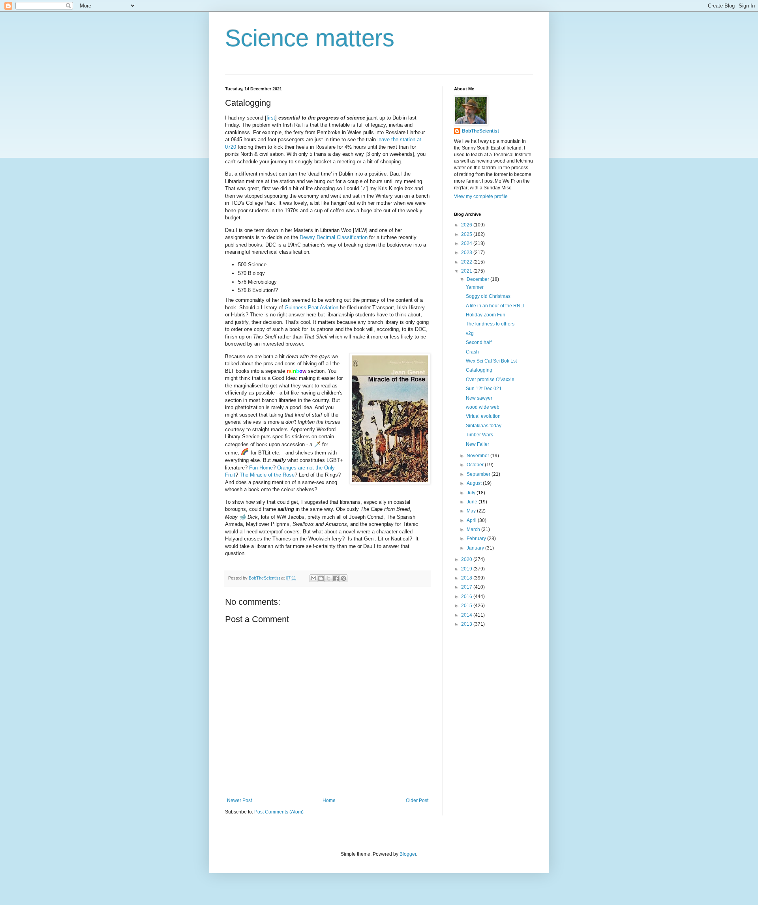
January (476, 548)
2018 (467, 578)
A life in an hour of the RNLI (495, 306)
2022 (467, 262)
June (472, 502)
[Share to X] (328, 578)
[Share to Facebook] (336, 578)
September (479, 474)
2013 (467, 624)
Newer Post (239, 800)
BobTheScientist (480, 131)
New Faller (477, 444)
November (478, 455)
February (477, 538)
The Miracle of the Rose (267, 475)
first (270, 118)
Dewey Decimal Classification (334, 237)
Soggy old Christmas (488, 296)
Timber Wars (479, 435)
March (474, 529)
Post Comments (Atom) (279, 812)
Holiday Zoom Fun (485, 315)
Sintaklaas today (483, 425)
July (472, 493)
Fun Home (261, 468)
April (472, 520)
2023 (467, 252)
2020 (467, 559)
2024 (467, 243)
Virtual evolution (483, 416)
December (478, 279)
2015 (467, 605)
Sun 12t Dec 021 (484, 388)
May (472, 511)
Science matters (309, 38)
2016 (467, 596)
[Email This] (313, 578)
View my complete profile (481, 196)
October (476, 464)
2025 (467, 234)
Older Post (417, 800)
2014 (467, 615)
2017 (467, 587)
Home (329, 800)
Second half (479, 342)
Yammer (475, 287)
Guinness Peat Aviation (311, 307)
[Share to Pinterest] (343, 578)
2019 (467, 569)
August (475, 483)
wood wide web (482, 407)
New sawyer (479, 398)
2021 (467, 271)
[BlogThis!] (321, 578)
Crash (472, 352)
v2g (470, 333)
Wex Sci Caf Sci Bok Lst (491, 361)
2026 (467, 225)
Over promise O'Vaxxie (490, 379)
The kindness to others (490, 324)
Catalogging (479, 370)
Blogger (408, 854)
